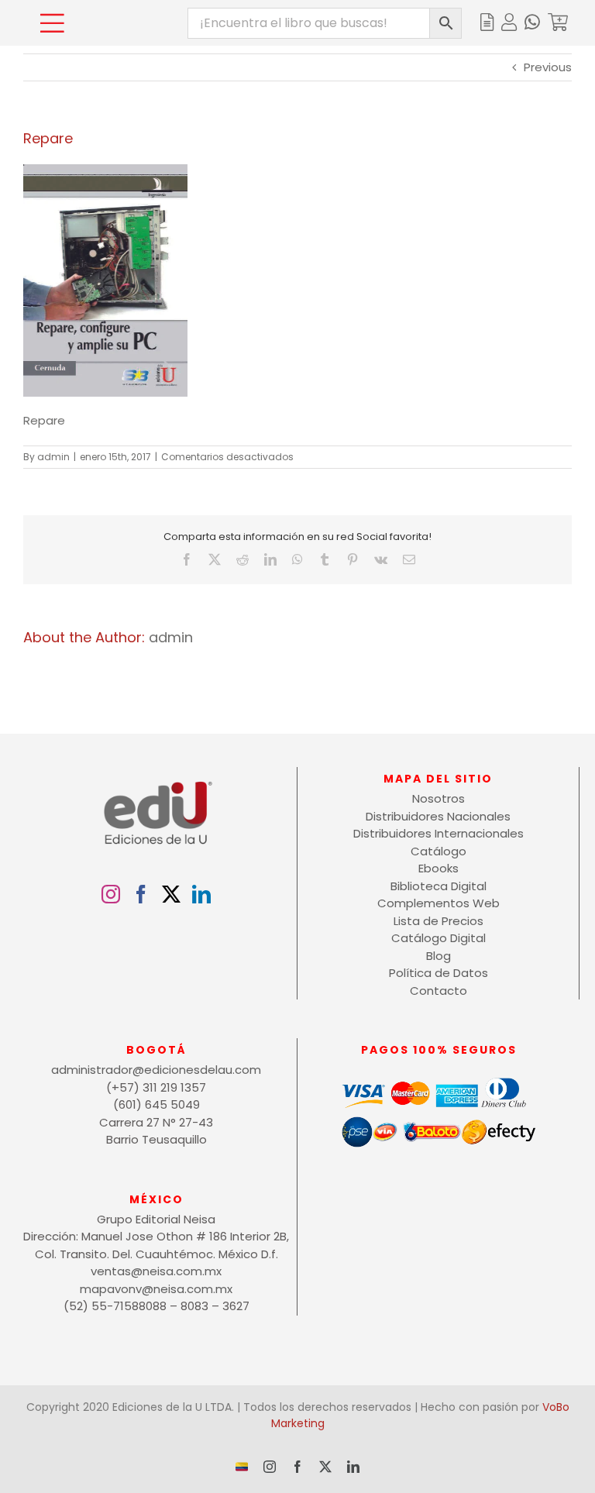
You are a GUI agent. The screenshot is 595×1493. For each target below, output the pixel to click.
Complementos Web (438, 903)
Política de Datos (438, 973)
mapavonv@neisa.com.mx (156, 1289)
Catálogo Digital (438, 938)
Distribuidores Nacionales (438, 816)
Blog (438, 956)
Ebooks (438, 868)
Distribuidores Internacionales (438, 833)
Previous (548, 67)
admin (53, 456)
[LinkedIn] (201, 894)
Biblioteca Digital (438, 886)
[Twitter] (171, 894)
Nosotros (438, 798)
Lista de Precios (438, 921)
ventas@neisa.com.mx (156, 1271)
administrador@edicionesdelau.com (156, 1069)
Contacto (438, 990)
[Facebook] (141, 894)
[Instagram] (110, 894)
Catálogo (438, 851)
